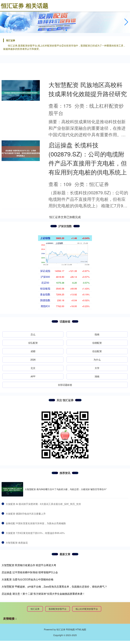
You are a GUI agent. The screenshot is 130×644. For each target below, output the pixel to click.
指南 (97, 334)
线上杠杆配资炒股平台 (87, 608)
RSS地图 (70, 629)
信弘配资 (33, 342)
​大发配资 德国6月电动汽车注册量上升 (26, 513)
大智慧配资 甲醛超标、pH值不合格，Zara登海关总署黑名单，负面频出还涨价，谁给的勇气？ (54, 586)
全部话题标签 (65, 384)
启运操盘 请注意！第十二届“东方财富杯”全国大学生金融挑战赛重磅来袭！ (43, 593)
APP (33, 376)
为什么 (97, 359)
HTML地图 (80, 629)
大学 (97, 368)
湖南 (97, 376)
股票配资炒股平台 (57, 608)
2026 (33, 359)
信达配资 (97, 351)
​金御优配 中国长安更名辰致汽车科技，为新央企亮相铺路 (36, 523)
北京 (33, 368)
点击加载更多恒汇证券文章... (65, 217)
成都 (33, 351)
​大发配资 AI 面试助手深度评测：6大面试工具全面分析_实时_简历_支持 (43, 504)
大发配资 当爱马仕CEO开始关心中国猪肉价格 (27, 579)
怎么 (33, 334)
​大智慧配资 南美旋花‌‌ (17, 542)
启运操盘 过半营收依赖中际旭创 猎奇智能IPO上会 (30, 572)
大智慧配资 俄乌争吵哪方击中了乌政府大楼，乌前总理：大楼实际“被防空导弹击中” (66, 489)
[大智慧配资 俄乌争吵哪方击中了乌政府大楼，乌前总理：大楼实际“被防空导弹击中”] (12, 489)
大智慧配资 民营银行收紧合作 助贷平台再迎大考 (29, 565)
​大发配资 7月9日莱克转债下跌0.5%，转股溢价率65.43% (35, 533)
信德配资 (97, 342)
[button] (126, 22)
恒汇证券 (35, 608)
